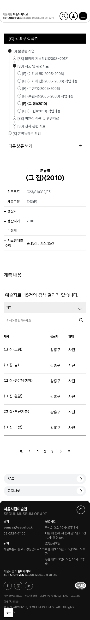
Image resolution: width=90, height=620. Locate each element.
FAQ (11, 478)
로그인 (73, 16)
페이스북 (8, 586)
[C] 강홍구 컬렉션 (23, 38)
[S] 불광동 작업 (10, 50)
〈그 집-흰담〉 (13, 396)
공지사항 (14, 491)
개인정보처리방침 (13, 596)
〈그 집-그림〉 (13, 349)
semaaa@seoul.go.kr (19, 527)
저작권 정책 (31, 596)
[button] (83, 16)
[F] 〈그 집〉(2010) (34, 104)
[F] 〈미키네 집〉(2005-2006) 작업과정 (50, 81)
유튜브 (29, 586)
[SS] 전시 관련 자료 (14, 125)
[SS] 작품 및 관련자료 (14, 66)
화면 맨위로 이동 (81, 509)
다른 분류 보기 (20, 146)
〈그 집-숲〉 (11, 365)
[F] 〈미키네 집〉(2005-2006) (43, 74)
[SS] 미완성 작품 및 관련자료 (14, 118)
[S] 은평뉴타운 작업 (10, 133)
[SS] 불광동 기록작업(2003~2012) (14, 58)
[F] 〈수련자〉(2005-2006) (41, 88)
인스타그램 (18, 586)
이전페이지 (29, 451)
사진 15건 (47, 243)
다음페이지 (61, 451)
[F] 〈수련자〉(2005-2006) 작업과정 (47, 96)
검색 (64, 16)
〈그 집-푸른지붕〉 (16, 411)
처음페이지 (21, 451)
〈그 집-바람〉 (13, 427)
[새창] (80, 586)
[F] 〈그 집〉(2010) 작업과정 (41, 111)
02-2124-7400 (14, 533)
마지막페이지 (69, 451)
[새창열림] (25, 510)
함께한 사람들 (11, 601)
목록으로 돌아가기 (8, 612)
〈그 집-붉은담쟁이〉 (18, 380)
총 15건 (32, 243)
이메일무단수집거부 (50, 596)
